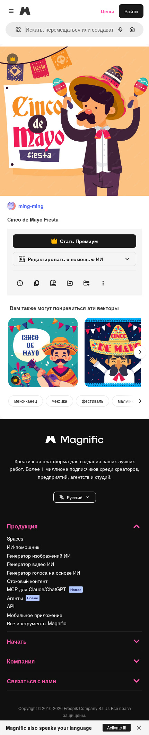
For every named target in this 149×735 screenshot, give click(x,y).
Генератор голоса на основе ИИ (43, 572)
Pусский (74, 497)
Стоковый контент (27, 580)
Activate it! (116, 727)
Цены (107, 11)
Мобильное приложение (34, 614)
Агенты (22, 597)
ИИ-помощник (23, 546)
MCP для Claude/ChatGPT (44, 589)
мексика (59, 401)
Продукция (22, 526)
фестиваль (92, 401)
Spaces (15, 538)
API (11, 606)
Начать (17, 641)
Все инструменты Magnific (36, 623)
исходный (46, 59)
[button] (74, 497)
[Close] (139, 728)
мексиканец (25, 401)
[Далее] (140, 352)
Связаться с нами (31, 681)
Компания (21, 661)
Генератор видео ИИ (30, 563)
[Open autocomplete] (15, 29)
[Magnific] (74, 441)
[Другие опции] (103, 283)
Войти (131, 11)
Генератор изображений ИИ (39, 555)
